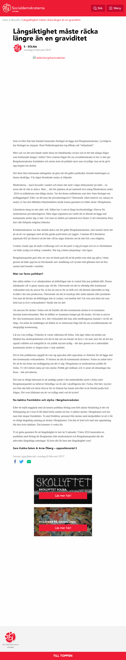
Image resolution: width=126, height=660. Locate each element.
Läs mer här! (63, 495)
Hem (5, 20)
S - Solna (30, 47)
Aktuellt (15, 20)
